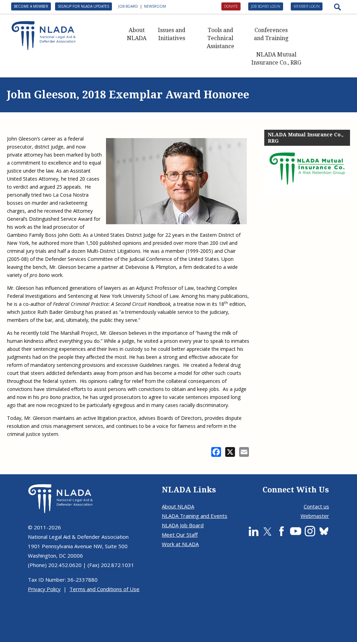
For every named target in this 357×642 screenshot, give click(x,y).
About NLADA (136, 34)
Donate (231, 6)
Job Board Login (265, 6)
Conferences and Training (271, 34)
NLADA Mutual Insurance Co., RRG (276, 58)
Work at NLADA (180, 544)
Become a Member (31, 6)
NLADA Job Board (183, 525)
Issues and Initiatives (171, 34)
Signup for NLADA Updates (83, 6)
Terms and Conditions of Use (104, 589)
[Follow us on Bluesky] (324, 531)
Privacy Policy (44, 589)
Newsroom (155, 6)
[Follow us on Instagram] (310, 531)
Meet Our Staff (180, 534)
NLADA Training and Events (194, 515)
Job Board (128, 6)
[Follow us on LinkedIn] (253, 531)
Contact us (316, 506)
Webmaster (315, 515)
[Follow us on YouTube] (295, 531)
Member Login (307, 6)
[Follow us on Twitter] (267, 531)
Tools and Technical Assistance (220, 38)
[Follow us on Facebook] (281, 531)
